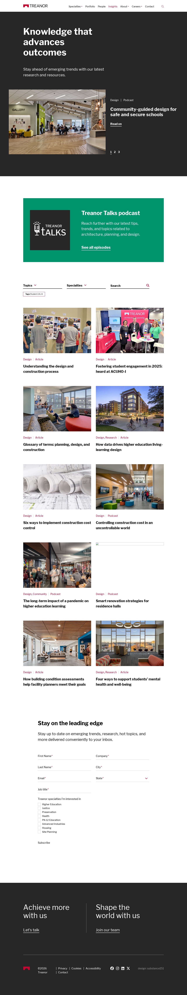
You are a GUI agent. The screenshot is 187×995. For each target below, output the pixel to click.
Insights (112, 6)
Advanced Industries (53, 823)
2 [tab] (115, 152)
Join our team (108, 930)
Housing (46, 827)
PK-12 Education (51, 819)
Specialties (75, 6)
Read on (116, 124)
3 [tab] (119, 152)
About (123, 6)
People (101, 6)
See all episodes (96, 247)
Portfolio (90, 6)
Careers (136, 6)
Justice (46, 808)
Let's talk (31, 930)
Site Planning (49, 831)
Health (45, 816)
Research (111, 437)
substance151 (155, 968)
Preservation (49, 812)
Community (40, 594)
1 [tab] (111, 152)
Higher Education (51, 804)
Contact (149, 6)
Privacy (62, 968)
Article (39, 359)
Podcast (128, 100)
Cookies (76, 968)
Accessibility (93, 968)
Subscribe (44, 842)
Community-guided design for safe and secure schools (143, 111)
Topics (27, 285)
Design (114, 100)
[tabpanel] (93, 121)
